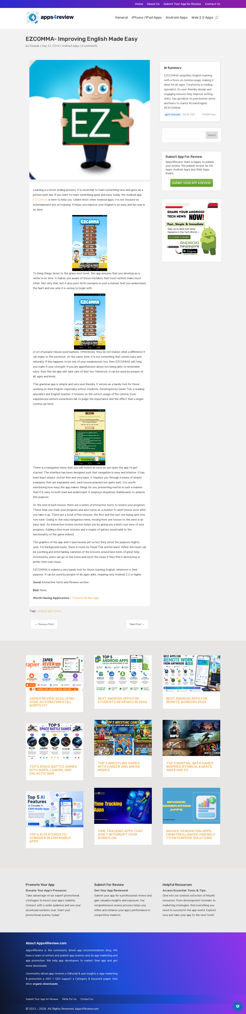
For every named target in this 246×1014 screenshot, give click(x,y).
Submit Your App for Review (182, 4)
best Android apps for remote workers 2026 (186, 700)
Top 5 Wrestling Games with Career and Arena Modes (119, 766)
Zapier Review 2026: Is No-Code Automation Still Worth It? (52, 701)
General (121, 17)
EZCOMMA (40, 200)
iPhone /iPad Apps (147, 17)
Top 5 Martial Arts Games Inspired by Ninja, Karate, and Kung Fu (189, 766)
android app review (50, 611)
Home (139, 4)
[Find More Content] (237, 1006)
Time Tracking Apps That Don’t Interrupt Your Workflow (120, 834)
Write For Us (69, 999)
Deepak (34, 46)
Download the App (86, 598)
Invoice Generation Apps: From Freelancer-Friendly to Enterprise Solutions (190, 834)
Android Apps (177, 17)
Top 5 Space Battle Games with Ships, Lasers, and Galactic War (53, 769)
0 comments (90, 46)
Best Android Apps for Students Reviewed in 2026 (122, 700)
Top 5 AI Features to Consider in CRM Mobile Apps (50, 837)
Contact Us (212, 4)
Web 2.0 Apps (202, 17)
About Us (153, 4)
